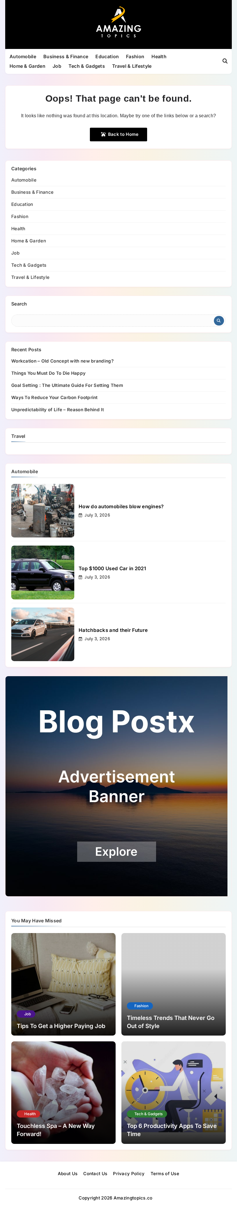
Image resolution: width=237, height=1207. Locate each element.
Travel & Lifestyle (131, 66)
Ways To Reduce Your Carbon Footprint (54, 397)
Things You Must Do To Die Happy (48, 373)
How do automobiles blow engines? (121, 506)
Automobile (23, 56)
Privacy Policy (129, 1173)
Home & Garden (27, 66)
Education (107, 56)
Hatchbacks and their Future (113, 630)
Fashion (135, 56)
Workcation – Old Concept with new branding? (62, 361)
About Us (67, 1173)
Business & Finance (65, 56)
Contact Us (95, 1173)
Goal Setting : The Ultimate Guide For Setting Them (67, 385)
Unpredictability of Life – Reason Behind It (57, 409)
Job (57, 66)
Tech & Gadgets (86, 66)
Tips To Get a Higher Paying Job (61, 1026)
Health (158, 56)
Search (19, 304)
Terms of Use (165, 1173)
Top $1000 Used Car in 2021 (112, 568)
